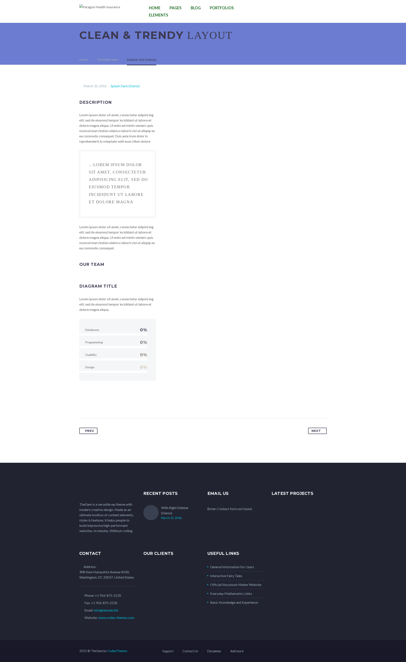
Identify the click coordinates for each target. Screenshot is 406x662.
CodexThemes (117, 651)
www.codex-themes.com (116, 618)
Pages (175, 7)
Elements (158, 15)
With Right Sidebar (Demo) (175, 510)
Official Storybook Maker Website (235, 585)
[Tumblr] (106, 404)
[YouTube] (325, 651)
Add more (237, 651)
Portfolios (222, 7)
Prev (89, 431)
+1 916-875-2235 (108, 595)
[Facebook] (82, 404)
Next (316, 431)
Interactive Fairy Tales (226, 576)
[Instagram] (314, 651)
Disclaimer (214, 651)
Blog (196, 7)
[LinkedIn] (114, 404)
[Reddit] (122, 404)
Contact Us (190, 651)
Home (154, 7)
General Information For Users (232, 567)
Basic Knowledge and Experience (234, 602)
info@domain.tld (106, 610)
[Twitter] (90, 404)
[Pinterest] (98, 404)
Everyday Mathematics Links (231, 593)
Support (168, 651)
